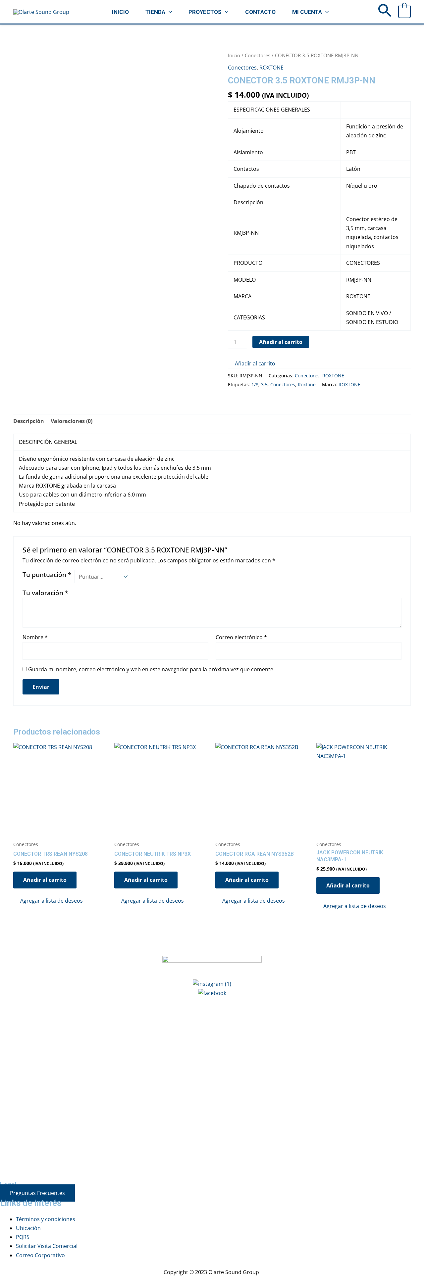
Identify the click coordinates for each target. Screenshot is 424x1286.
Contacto (260, 12)
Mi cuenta (307, 12)
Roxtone (307, 384)
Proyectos (205, 12)
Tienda (155, 12)
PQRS (22, 1237)
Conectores (257, 55)
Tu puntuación (47, 574)
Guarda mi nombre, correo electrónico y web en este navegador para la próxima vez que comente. (151, 669)
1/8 (254, 384)
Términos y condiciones (45, 1219)
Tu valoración (45, 592)
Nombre (35, 637)
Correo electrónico (241, 637)
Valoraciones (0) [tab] (71, 421)
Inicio (120, 12)
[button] (168, 12)
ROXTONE (271, 67)
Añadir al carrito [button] (45, 879)
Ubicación (28, 1228)
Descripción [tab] (28, 421)
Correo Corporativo (40, 1255)
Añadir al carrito (280, 342)
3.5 (264, 384)
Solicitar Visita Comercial (47, 1246)
